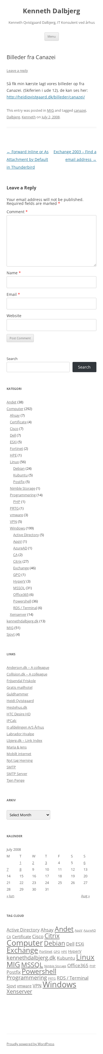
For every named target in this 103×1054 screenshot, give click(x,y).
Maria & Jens (17, 747)
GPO (17, 574)
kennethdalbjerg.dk (22, 621)
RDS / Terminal (25, 607)
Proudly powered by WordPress (30, 1044)
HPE (13, 455)
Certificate (18, 421)
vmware (16, 514)
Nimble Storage (22, 488)
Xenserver (18, 614)
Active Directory (26, 534)
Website (14, 315)
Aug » (85, 895)
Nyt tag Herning (20, 760)
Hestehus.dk (17, 707)
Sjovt (11, 634)
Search (12, 358)
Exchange (21, 567)
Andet (11, 402)
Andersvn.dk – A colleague (28, 667)
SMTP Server (17, 773)
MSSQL (19, 587)
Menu (52, 36)
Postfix (19, 481)
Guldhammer (17, 694)
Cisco (14, 428)
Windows (17, 528)
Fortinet (16, 448)
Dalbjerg (13, 116)
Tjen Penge (15, 780)
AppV (17, 541)
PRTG (14, 508)
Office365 (21, 594)
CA (15, 554)
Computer (15, 408)
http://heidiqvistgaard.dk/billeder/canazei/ (46, 97)
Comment (17, 211)
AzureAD (20, 548)
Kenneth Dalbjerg (51, 11)
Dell (13, 435)
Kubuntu (20, 475)
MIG (50, 110)
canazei (80, 110)
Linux (14, 461)
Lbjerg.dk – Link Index (24, 740)
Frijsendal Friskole (21, 680)
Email (13, 294)
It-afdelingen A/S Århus (25, 727)
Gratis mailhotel (19, 687)
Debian (19, 468)
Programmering (23, 494)
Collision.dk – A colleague (27, 674)
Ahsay (15, 415)
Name (14, 272)
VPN (13, 521)
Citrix (17, 561)
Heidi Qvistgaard (20, 700)
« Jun (10, 895)
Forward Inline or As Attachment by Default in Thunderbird (28, 159)
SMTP (11, 767)
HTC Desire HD (18, 713)
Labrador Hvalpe (20, 733)
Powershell (22, 601)
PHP (16, 501)
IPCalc (11, 720)
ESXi (13, 441)
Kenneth (29, 116)
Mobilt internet (19, 753)
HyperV (19, 581)
